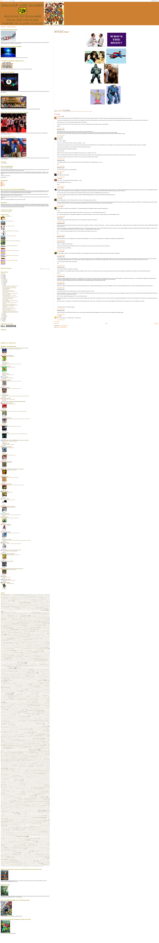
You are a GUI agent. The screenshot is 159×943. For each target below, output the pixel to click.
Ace (43, 597)
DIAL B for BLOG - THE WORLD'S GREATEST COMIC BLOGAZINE (13, 401)
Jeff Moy (27, 719)
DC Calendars (14, 663)
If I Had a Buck (39, 710)
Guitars (11, 702)
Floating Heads (21, 684)
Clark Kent (37, 645)
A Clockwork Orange (23, 596)
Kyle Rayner (43, 736)
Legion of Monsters (29, 738)
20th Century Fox (3, 595)
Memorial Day (8, 757)
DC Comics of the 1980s (6, 398)
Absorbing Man (36, 597)
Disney (18, 668)
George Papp (3, 693)
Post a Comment (56, 321)
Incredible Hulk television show (12, 712)
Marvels (46, 753)
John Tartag (19, 727)
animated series (30, 605)
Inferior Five (3, 713)
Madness (18, 744)
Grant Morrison (4, 698)
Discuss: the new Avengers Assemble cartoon (9, 308)
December (4, 279)
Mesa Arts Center (17, 757)
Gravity (32, 698)
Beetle (18, 619)
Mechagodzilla (19, 756)
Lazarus (2, 738)
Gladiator (14, 696)
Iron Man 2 (40, 714)
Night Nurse (15, 770)
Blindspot (45, 624)
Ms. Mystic (44, 765)
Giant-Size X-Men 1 (31, 695)
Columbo (19, 647)
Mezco (35, 757)
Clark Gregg (33, 645)
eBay (26, 675)
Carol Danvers (26, 638)
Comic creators (4, 651)
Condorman (2, 653)
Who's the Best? (89, 111)
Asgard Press (21, 609)
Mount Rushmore (32, 764)
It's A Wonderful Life (25, 715)
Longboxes (15, 742)
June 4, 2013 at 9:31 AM (60, 196)
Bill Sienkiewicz (46, 621)
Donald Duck (10, 670)
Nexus (36, 769)
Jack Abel (20, 716)
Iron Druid (26, 714)
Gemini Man (11, 691)
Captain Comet (8, 636)
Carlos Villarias (39, 637)
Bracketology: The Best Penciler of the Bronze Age (10, 311)
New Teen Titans (8, 769)
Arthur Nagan (58, 111)
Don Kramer (39, 669)
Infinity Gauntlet (16, 713)
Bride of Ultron (31, 628)
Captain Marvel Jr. (38, 636)
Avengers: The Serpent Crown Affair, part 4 (13, 240)
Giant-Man (8, 695)
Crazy (41, 654)
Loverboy (2, 743)
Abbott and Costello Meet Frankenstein (20, 597)
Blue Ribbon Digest (7, 625)
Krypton (3, 736)
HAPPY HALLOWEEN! (10, 583)
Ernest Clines (3, 679)
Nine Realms (44, 770)
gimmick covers (6, 696)
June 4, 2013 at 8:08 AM (60, 171)
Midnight (24, 759)
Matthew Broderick (29, 755)
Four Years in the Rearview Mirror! (7, 298)
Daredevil (7, 658)
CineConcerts (7, 645)
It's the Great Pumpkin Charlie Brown (34, 715)
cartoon (35, 638)
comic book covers (44, 648)
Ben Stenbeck (42, 619)
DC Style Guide (3, 664)
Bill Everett (27, 621)
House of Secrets (15, 708)
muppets (20, 766)
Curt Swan (35, 656)
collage (43, 646)
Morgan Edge (39, 763)
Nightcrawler (28, 770)
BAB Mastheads (42, 613)
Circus (11, 645)
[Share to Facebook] (68, 110)
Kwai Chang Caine (33, 736)
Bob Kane (47, 625)
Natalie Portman (34, 767)
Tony (58, 173)
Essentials (25, 679)
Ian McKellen (10, 710)
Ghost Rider (19, 694)
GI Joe (36, 694)
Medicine (23, 756)
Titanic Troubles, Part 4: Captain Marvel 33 (8, 291)
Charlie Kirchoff (44, 640)
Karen (58, 198)
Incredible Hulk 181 (4, 712)
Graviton (28, 698)
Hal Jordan (38, 702)
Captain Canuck (35, 635)
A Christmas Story (16, 596)
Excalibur (43, 679)
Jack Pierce (32, 716)
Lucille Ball (6, 743)
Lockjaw (27, 741)
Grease (40, 698)
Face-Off (3, 680)
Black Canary (15, 623)
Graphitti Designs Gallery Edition (21, 698)
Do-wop (47, 668)
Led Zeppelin (9, 738)
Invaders (39, 713)
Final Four (2, 683)
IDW (27, 710)
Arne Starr (24, 608)
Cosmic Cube (3, 654)
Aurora (38, 610)
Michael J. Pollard (29, 758)
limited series (22, 740)
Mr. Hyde (23, 765)
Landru (43, 737)
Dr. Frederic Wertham (45, 671)
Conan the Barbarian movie (41, 652)
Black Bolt (10, 623)
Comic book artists (8, 648)
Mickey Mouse (15, 759)
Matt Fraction (15, 755)
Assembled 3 (37, 609)
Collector (2, 647)
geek (7, 691)
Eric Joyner (32, 678)
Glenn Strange (23, 696)
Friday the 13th (18, 688)
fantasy (45, 681)
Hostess (45, 707)
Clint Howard (9, 646)
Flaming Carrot (36, 683)
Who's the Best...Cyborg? (6, 294)
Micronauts (20, 759)
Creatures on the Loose (27, 655)
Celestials (33, 639)
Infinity (12, 713)
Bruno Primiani (6, 631)
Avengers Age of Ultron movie (9, 612)
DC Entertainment (41, 663)
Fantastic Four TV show (26, 681)
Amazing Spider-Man (23, 602)
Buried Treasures (12, 632)
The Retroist (4, 576)
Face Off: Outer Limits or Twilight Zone (12, 250)
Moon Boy (12, 763)
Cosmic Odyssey (9, 654)
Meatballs (14, 756)
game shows (40, 689)
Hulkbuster (14, 709)
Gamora (44, 689)
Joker (46, 728)
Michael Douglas (10, 758)
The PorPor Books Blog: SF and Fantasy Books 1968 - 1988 (12, 568)
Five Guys (22, 683)
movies (14, 765)
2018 (3, 274)
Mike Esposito (3, 760)
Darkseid (5, 659)
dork (37, 670)
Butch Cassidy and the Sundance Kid (34, 632)
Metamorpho (31, 757)
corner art (42, 653)
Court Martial (31, 654)
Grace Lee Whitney (42, 697)
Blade (24, 624)
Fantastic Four (41, 680)
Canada (31, 633)
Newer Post (56, 323)
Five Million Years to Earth (28, 683)
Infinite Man (8, 713)
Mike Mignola (21, 760)
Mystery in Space (16, 767)
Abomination (31, 597)
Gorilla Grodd (75, 111)
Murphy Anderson (25, 766)
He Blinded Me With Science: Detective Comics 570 (10, 312)
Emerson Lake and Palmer (36, 677)
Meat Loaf (9, 756)
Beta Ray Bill (23, 620)
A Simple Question (30, 596)
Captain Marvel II (31, 636)
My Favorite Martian (45, 766)
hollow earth (6, 707)
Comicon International (29, 651)
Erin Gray (47, 678)
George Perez (9, 693)
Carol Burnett (21, 638)
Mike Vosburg (43, 760)
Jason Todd (42, 718)
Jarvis (25, 718)
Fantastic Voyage (40, 681)
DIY (38, 668)
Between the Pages (5, 373)
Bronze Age (13, 629)
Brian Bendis (6, 628)
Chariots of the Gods (22, 640)
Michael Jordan (35, 758)
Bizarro (47, 622)
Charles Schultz (33, 640)
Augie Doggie (30, 610)
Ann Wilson (35, 605)
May (3, 313)
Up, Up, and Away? (5, 299)
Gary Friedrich (19, 690)
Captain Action (43, 633)
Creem (33, 655)
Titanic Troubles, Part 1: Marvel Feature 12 (8, 310)
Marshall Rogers (7, 747)
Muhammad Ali (8, 766)
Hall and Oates (44, 702)
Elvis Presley (20, 677)
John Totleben (30, 727)
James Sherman (36, 717)
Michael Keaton (41, 758)
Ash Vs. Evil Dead (27, 609)
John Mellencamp (34, 726)
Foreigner (44, 684)
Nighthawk (32, 770)
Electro (31, 676)
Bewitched (32, 620)
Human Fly (19, 709)
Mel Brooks (42, 756)
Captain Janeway (13, 636)
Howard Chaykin (22, 708)
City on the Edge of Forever (23, 645)
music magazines (35, 766)
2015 (3, 276)
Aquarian (9, 607)
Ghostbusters (31, 694)
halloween (3, 703)
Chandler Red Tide (10, 640)
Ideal (24, 710)
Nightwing (37, 770)
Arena (48, 607)
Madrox (26, 744)
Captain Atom (24, 635)
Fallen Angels (18, 680)
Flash (72, 111)
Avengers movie (34, 612)
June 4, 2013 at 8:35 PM (60, 287)
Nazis (38, 767)
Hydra (39, 709)
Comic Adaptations (30, 647)
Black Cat (19, 623)
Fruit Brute (47, 688)
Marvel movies (47, 751)
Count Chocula (15, 654)
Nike (40, 770)
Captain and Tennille (18, 635)
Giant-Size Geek (5, 425)
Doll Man (17, 669)
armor (21, 608)
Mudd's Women (3, 766)
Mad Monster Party (8, 744)
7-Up (30, 595)
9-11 (40, 595)
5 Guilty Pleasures (16, 595)
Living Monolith (11, 741)
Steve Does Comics (5, 498)
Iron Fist (30, 714)
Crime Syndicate (43, 655)
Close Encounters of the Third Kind (23, 646)
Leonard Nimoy (20, 739)
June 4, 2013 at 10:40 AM (61, 221)
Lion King (30, 740)
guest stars (6, 702)
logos (35, 741)
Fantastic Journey (34, 681)
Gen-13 (15, 691)
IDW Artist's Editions (32, 710)
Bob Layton (3, 626)
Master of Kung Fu (3, 755)
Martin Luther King (39, 747)
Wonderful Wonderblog (6, 582)
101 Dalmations (35, 594)
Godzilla (27, 696)
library (5, 740)
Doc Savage (7, 669)
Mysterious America (9, 767)
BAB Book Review (35, 613)
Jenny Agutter (38, 719)
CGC (36, 639)
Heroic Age (22, 706)
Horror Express (29, 707)
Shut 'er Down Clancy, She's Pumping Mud (8, 399)
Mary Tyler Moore (28, 754)
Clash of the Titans (43, 645)
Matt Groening (20, 755)
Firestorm (13, 683)
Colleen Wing (6, 647)
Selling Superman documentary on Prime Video (14, 426)
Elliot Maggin (47, 676)
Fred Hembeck (37, 687)
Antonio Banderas (24, 606)
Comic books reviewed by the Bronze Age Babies (23, 650)
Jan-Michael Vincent (7, 718)
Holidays (2, 707)
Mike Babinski (33, 759)
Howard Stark (28, 708)
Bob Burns (33, 625)
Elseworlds (10, 677)
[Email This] (64, 110)
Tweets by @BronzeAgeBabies (6, 211)
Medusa (27, 756)
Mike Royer (32, 760)
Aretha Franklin (5, 608)
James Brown (15, 717)
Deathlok (41, 664)
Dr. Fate (39, 671)
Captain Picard (44, 636)
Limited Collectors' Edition (15, 740)
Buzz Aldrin (43, 632)
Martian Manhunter (23, 747)
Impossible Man (12, 711)
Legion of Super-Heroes (38, 738)
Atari (3, 610)
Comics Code (40, 651)
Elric (7, 677)
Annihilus (42, 605)
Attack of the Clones (21, 610)
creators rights (3, 655)
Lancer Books (26, 737)
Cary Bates (39, 638)
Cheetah (70, 111)
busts (27, 632)
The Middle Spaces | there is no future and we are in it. (11, 550)
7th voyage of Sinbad (35, 595)
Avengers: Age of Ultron (9, 613)
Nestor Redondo (31, 768)
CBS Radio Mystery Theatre (19, 639)
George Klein (35, 692)
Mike (58, 315)
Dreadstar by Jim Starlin (10, 447)
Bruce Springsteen (44, 630)
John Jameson (5, 726)
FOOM (29, 684)
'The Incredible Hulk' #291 (11, 356)
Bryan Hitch (17, 631)
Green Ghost (16, 699)
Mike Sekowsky (37, 760)
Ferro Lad (35, 682)
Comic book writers (4, 650)
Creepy (39, 655)
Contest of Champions (20, 653)
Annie (39, 605)
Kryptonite (7, 736)
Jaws (46, 718)
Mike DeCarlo (46, 759)
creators (47, 654)
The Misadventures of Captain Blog (8, 553)
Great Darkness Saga (45, 698)
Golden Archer (42, 696)
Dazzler (41, 661)
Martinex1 (3, 184)
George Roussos (22, 693)
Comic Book (44, 647)
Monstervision (3, 763)
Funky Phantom (9, 689)
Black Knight (30, 623)
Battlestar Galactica (16, 618)
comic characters (34, 650)
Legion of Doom (22, 738)
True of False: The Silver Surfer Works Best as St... (10, 302)
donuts (25, 670)
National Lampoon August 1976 (11, 569)
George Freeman (23, 692)
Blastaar (36, 624)
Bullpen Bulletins (46, 631)
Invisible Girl (13, 714)
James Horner (31, 717)
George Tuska (34, 693)
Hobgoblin (47, 706)
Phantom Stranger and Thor (11, 507)
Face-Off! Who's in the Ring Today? (12, 260)
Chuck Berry (2, 645)
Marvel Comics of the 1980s (7, 446)
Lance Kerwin (16, 737)
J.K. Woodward (6, 716)
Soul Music (4, 303)
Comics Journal (46, 651)
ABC (27, 597)
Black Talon (9, 624)
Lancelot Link (21, 737)
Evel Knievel (39, 679)
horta (41, 707)
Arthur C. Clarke (3, 609)
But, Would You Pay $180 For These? (12, 255)
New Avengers (37, 768)
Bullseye (2, 632)
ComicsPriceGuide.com (9, 652)
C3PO (2, 633)
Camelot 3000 (18, 633)
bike (23, 621)
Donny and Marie (20, 670)
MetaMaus (27, 757)
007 (24, 594)
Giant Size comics (40, 694)
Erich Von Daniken (37, 678)
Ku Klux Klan (11, 736)
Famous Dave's (28, 680)
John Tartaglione (24, 727)
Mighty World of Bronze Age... (7, 461)
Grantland (8, 698)
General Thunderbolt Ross (45, 691)
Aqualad (2, 607)
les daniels (26, 739)
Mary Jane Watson (17, 754)
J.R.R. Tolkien (12, 716)
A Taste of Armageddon (38, 596)
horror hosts (38, 707)
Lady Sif (7, 737)
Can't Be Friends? (24, 633)
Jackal (36, 716)
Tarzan (86, 111)
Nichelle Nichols (45, 769)
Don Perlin (5, 670)
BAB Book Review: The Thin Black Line (12, 230)
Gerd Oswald (45, 693)
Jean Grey (13, 719)
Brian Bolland (11, 628)
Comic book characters (17, 648)
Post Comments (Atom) (63, 325)
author (41, 610)
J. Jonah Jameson (44, 715)
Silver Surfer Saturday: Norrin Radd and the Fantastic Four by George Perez (18, 418)
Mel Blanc (38, 756)
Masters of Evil (10, 755)
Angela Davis (16, 605)
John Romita (45, 726)
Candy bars (35, 633)
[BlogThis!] (65, 110)
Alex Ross (10, 600)
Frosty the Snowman (41, 688)
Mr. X (35, 765)
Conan (34, 652)
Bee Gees (14, 619)
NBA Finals (44, 767)
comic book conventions (34, 648)
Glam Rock (18, 696)
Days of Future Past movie (23, 661)
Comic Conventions (47, 650)
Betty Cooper (28, 620)
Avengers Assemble (19, 612)
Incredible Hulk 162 (47, 711)
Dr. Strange (26, 672)
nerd (25, 768)
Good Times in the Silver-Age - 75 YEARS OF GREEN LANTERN (17, 411)
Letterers (35, 739)
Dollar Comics (21, 669)
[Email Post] (63, 110)
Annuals (2, 606)
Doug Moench (8, 671)
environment (22, 678)
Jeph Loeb (43, 719)
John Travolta (35, 727)
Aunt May (35, 610)
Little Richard (35, 740)
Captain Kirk (19, 636)
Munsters (16, 766)
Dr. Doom (31, 671)
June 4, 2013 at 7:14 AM (60, 135)
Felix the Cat (23, 682)
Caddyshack (6, 633)
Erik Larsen (43, 678)
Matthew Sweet (35, 755)
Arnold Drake (29, 608)
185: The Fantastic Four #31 (11, 455)
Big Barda (44, 620)
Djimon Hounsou (42, 668)
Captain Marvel (25, 636)
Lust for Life (20, 743)
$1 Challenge (19, 594)
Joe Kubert (10, 722)
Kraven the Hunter (28, 735)
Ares (1, 608)
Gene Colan (20, 691)
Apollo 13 (39, 606)
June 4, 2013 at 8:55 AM (60, 186)
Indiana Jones (42, 712)
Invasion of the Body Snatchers (5, 714)
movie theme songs (8, 765)
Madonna (22, 744)
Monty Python (8, 763)
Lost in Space (44, 742)
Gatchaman (40, 690)
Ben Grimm (31, 619)
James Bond (10, 717)
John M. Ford (29, 726)
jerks (46, 719)
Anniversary (47, 605)
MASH (37, 754)
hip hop (39, 706)
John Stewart (15, 727)
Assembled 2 (32, 609)
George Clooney (17, 692)
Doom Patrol (29, 670)
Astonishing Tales (43, 609)
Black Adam (5, 623)
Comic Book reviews (25, 649)
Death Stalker (36, 664)
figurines (39, 682)
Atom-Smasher (15, 610)
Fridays (23, 688)
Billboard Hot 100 (8, 622)
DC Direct (36, 663)
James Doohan (20, 717)
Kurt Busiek (20, 736)
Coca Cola (34, 646)
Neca (8, 768)
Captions (11, 637)
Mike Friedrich (9, 760)
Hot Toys (6, 708)
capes (39, 633)
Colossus (15, 647)
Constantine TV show (8, 653)
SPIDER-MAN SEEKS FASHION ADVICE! (13, 554)
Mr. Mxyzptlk (27, 765)
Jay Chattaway (4, 719)
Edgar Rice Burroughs (10, 676)
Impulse (17, 711)
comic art (39, 647)
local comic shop (22, 741)
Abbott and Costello (10, 597)
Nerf (27, 768)
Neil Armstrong (13, 768)
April (3, 314)
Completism (30, 652)
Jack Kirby (26, 716)
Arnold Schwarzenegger (36, 608)
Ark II (9, 608)
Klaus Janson (45, 734)
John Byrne (11, 724)
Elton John (15, 677)
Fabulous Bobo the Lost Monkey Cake (8, 374)
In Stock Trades (34, 711)
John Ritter (39, 726)
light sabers (8, 740)
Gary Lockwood (29, 690)
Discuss (11, 668)
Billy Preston (27, 622)
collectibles (47, 646)
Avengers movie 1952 (42, 612)
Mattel (24, 755)
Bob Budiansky (28, 625)
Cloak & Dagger (14, 646)
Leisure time (10, 739)
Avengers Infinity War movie (27, 612)
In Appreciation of (22, 711)
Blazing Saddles (41, 624)
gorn (34, 697)
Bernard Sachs (11, 620)
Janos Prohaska (17, 718)
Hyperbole (42, 709)
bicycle (41, 620)
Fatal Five (6, 682)
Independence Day (21, 712)
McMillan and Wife (4, 756)
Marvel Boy (32, 748)
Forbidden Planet (34, 684)
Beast (47, 618)
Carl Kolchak (28, 637)
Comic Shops (14, 651)
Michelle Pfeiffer (10, 759)
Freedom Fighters (12, 688)
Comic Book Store (38, 649)
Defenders (17, 665)
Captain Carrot (40, 635)
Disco (7, 668)
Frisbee (32, 688)
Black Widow (15, 624)
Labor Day (3, 737)
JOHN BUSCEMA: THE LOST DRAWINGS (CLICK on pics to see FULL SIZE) (15, 440)
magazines (29, 744)
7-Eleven (27, 595)
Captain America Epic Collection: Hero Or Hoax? (14, 388)
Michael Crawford (4, 758)
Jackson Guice (44, 716)
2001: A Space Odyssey (42, 594)
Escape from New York (19, 679)
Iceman (21, 710)
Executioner (48, 679)
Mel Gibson (47, 756)
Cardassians (15, 637)
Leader (5, 738)
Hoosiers (19, 707)
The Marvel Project (5, 542)
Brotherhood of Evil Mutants (5, 630)
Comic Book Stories (46, 649)
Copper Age (38, 653)
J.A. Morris (59, 251)
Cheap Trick (36, 641)
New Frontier (42, 768)
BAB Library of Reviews (11, 26)
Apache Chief (30, 606)
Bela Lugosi (22, 619)
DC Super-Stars (9, 664)
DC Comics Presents (31, 663)
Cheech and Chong (42, 641)
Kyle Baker (38, 736)
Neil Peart (17, 768)
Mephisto (12, 757)
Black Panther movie (4, 624)
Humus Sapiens (30, 709)
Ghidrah (14, 694)
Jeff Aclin (23, 719)
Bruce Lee (32, 630)
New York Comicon (31, 769)
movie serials (3, 765)
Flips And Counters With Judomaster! (12, 477)
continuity (26, 653)
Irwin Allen (12, 715)
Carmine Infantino (10, 638)
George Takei (28, 693)
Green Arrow (10, 699)
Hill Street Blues (34, 706)
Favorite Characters (17, 682)
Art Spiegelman (46, 608)
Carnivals (16, 638)
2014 (3, 277)
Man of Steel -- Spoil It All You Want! (7, 290)
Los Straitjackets (38, 742)
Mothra (11, 764)
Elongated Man (3, 677)
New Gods (47, 768)
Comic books (10, 650)
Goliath (9, 697)
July (3, 284)
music (30, 766)
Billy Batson (13, 622)
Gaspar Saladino (35, 690)
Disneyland (28, 668)
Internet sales (35, 713)
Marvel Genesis (5, 454)
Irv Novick (7, 715)
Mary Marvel (23, 754)
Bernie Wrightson (17, 620)
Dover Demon (26, 671)
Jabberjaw (16, 716)
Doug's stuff (14, 671)
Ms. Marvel (39, 765)
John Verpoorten (41, 727)
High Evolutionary (27, 706)
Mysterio (4, 767)
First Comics (18, 683)
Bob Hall (37, 625)
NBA (41, 767)
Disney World (23, 668)
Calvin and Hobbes (12, 633)
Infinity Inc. (21, 713)
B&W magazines (28, 613)
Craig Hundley (37, 654)
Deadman (22, 664)
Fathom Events (11, 682)
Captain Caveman (46, 635)
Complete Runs (25, 652)
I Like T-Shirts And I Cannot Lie (11, 235)
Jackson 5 (39, 716)
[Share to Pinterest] (69, 110)
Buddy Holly (36, 631)
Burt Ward (18, 632)
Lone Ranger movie (10, 742)
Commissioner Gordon (17, 652)
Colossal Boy (11, 647)
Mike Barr (37, 759)
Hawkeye (8, 525)
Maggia (34, 744)
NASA (30, 767)
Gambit (34, 689)
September (4, 282)
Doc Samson (2, 669)
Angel (11, 605)
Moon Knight (17, 763)
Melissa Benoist (3, 757)
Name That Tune (22, 767)
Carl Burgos (23, 637)
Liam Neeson (44, 739)
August (4, 283)
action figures (4, 598)
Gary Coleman (13, 690)
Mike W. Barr (48, 760)
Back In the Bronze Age (6, 366)
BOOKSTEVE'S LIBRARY (6, 380)
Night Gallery (10, 770)
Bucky (31, 631)
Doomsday (33, 670)
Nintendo (48, 770)
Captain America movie (11, 634)
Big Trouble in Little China (15, 621)
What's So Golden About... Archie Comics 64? (9, 287)
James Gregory (25, 717)
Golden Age (37, 696)
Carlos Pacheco (33, 637)
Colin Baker (39, 646)
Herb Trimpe (47, 705)
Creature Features (8, 655)
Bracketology (8, 627)
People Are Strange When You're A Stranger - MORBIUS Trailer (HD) (17, 433)
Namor (27, 767)
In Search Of (28, 711)
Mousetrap (42, 764)
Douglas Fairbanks (20, 671)
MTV (48, 765)
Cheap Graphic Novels (29, 641)
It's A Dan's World (5, 432)
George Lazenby (40, 692)
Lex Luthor (39, 739)
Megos (34, 756)
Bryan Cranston (11, 631)
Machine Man (36, 743)
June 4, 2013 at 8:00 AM (60, 166)
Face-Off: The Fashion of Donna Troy (8, 307)
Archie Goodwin (39, 607)
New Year (18, 769)
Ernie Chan (7, 679)
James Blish (5, 717)
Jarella (22, 718)
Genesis (2, 692)
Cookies (30, 653)
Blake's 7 (32, 624)
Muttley (40, 766)
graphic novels (13, 698)
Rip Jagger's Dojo (5, 476)
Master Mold (47, 754)
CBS (13, 639)
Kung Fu (16, 736)
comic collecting (40, 650)
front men (35, 688)
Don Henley (35, 669)
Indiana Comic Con (35, 712)
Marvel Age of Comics (17, 748)
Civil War (29, 645)
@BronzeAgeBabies (4, 594)
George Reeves (16, 693)
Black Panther (45, 623)
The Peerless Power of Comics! (7, 561)
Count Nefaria (21, 654)
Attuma (26, 610)
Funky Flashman (3, 689)
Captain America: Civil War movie (22, 634)
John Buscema (39, 723)
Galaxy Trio (29, 689)
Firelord (10, 683)
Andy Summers (7, 605)
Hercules (7, 706)
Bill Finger (31, 621)
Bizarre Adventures (41, 622)
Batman (26, 615)
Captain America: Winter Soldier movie (35, 634)
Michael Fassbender (17, 758)
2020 (3, 273)
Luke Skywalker (15, 743)
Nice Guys (40, 769)
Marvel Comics (33, 750)
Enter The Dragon (16, 678)
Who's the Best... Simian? (6, 309)
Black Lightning (35, 623)
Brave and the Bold (34, 627)
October (4, 281)
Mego (30, 756)
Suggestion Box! (8, 216)
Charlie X (5, 641)
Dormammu (47, 670)
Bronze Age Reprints (6, 387)
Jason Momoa (38, 718)
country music (27, 654)
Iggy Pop (45, 710)
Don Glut (26, 669)
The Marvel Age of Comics (6, 539)
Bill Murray (41, 621)
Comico (23, 651)
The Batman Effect (9, 492)
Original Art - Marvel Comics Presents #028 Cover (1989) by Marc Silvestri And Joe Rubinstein (16, 540)
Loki (42, 741)
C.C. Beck (47, 632)
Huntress (35, 709)
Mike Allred (28, 759)
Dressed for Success (32, 673)
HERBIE (3, 706)
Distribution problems (34, 668)
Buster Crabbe (23, 632)
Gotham (37, 697)
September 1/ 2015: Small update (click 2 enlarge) (9, 441)
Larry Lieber (47, 737)
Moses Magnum (7, 764)
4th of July (10, 595)
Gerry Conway (8, 694)
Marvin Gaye (2, 754)
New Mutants (3, 769)
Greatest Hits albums (4, 699)
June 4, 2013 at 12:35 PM (61, 265)
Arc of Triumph (14, 607)
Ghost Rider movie (25, 694)
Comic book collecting (25, 648)
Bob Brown (22, 625)
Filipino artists (43, 682)
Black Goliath (24, 623)
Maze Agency (43, 755)
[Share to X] (67, 110)
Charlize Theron (10, 641)
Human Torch (24, 709)
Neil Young (21, 768)
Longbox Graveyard (5, 443)
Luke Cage (10, 743)
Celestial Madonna (27, 639)
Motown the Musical (20, 764)
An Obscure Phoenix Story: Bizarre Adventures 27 (10, 300)
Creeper (36, 655)
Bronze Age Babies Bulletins (32, 629)
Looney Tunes (21, 742)
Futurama (13, 689)
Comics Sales (3, 652)
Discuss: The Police (5, 289)
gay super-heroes (46, 690)
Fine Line (6, 683)
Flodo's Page (4, 410)
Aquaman (5, 607)
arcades (20, 607)
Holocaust (15, 707)
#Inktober (14, 594)
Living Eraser (6, 741)
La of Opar (48, 736)
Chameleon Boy (47, 639)
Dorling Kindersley (41, 670)
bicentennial (37, 620)
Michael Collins (47, 757)
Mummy (13, 766)
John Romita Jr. (3, 727)
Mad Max (44, 743)
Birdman (36, 622)
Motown (15, 764)
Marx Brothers (8, 754)
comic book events (3, 649)
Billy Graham (18, 622)
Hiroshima (43, 706)
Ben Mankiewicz (36, 619)
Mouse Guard (38, 764)
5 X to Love (22, 595)
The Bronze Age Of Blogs (6, 524)
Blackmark (20, 624)
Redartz (3, 185)
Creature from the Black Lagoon (17, 655)
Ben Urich (47, 619)
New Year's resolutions (24, 769)
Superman (83, 111)
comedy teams (24, 647)
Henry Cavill (31, 705)
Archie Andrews (28, 607)
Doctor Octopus (12, 669)
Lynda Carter (26, 743)
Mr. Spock (31, 765)
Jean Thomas (19, 719)
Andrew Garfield (33, 604)
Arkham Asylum (14, 608)
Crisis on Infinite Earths (8, 656)
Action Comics (48, 597)
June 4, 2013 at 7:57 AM (60, 158)
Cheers (48, 641)
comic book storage (32, 649)
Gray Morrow (36, 698)
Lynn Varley (30, 743)
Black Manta (40, 623)
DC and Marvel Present (7, 663)
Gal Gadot (20, 689)
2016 (3, 275)
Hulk (5, 709)
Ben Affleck (27, 619)
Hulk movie (10, 709)
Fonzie (26, 684)
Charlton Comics (16, 641)
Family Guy (23, 680)
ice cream (14, 710)
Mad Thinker (14, 744)
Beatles (2, 619)
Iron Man (35, 714)
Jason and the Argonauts (31, 718)
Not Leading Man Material (6, 288)
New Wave (14, 769)
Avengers (47, 610)
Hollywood (10, 707)
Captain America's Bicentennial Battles (8, 635)
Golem (6, 697)
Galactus (24, 689)
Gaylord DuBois (3, 691)
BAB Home (3, 26)
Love (48, 742)
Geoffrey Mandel (6, 692)
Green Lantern (33, 699)
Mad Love (40, 743)
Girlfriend (10, 696)
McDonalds (48, 755)
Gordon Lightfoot (24, 697)
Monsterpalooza (34, 762)
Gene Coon (25, 691)
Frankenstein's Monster (5, 687)
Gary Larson (24, 690)
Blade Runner (28, 624)
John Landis (10, 726)
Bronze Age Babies (21, 629)
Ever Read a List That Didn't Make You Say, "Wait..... (10, 293)
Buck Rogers (27, 631)
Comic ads (35, 647)
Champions (4, 640)
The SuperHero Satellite (6, 579)
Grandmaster (48, 697)
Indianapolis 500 (47, 712)
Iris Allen (22, 714)
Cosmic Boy (47, 653)
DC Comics (21, 663)
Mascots (33, 754)
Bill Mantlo (36, 621)
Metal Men (23, 757)
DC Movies (47, 663)
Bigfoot (21, 621)
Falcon (9, 680)
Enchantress (6, 678)
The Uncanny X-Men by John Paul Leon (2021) (14, 543)
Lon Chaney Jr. (47, 741)
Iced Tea (18, 710)
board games (17, 625)
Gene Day (30, 691)
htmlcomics (39, 708)
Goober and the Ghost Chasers (16, 697)
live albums (39, 740)
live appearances (45, 740)
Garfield (4, 690)
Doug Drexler (3, 671)
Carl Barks (19, 637)
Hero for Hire (17, 706)
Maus (39, 755)
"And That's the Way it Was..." (11, 367)
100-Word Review (28, 594)
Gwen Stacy (34, 702)
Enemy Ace (10, 678)
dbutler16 (59, 187)
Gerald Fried (40, 693)
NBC (48, 767)
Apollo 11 (35, 606)
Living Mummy (16, 741)
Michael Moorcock (47, 758)
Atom (11, 610)
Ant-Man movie (11, 606)
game (36, 689)
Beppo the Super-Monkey (64, 111)
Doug (58, 178)
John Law (15, 726)
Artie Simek (13, 609)
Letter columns (31, 739)
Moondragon (22, 763)
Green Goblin (21, 699)
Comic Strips (19, 651)
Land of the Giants (32, 737)
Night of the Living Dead (21, 770)
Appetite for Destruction (45, 606)
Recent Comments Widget (46, 268)
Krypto (49, 735)
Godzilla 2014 (32, 696)
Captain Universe (5, 637)
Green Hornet (27, 699)
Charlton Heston (22, 641)
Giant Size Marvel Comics (6, 417)
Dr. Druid (35, 671)
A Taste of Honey (46, 596)
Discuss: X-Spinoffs (5, 292)
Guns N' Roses (19, 702)
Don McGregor (45, 669)
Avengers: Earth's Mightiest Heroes (12, 245)
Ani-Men (20, 605)
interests (31, 713)
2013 (3, 278)
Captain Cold (3, 636)
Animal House (24, 605)
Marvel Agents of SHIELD (25, 748)
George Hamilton (29, 692)
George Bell (12, 692)
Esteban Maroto (30, 679)
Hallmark (48, 702)
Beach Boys (39, 618)
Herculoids (12, 706)
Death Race (31, 664)
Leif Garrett (5, 739)
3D (7, 595)
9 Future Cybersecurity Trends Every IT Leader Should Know (11, 514)
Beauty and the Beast (8, 619)
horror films (33, 707)
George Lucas (46, 692)
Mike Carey (41, 759)
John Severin (9, 727)
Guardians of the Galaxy (30, 701)
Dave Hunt (39, 659)
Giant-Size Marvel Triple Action (22, 695)
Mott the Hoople (26, 764)
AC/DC (41, 597)
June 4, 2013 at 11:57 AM (61, 255)
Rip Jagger (59, 116)
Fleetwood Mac (7, 684)
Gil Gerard (39, 695)
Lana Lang (11, 737)
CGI (38, 639)
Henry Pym (36, 705)
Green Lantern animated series (42, 699)
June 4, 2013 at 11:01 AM (61, 240)
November (4, 280)
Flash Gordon (44, 683)
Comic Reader (9, 651)
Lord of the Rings (26, 742)
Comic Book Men (10, 649)
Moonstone (26, 763)
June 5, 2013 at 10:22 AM (61, 319)
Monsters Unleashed (45, 762)
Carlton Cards (44, 637)
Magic (37, 744)
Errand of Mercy (12, 679)
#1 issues (10, 594)
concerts (47, 652)
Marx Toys (12, 754)
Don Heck (30, 669)
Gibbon (36, 695)
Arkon (18, 608)
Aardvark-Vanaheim (3, 597)
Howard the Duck (33, 708)
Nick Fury (5, 770)
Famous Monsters (34, 680)
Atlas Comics (7, 610)
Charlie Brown (39, 640)
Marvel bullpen (37, 748)
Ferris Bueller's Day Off (29, 682)
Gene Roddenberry (36, 691)
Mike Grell (16, 760)
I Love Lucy (46, 709)
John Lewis (24, 726)
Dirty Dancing (3, 668)
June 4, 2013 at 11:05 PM (61, 314)
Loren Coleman (32, 742)
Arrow (42, 608)
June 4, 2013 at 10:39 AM (61, 216)
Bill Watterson (3, 622)
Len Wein (15, 739)
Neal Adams (3, 768)
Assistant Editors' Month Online (7, 355)
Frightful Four (27, 688)
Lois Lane (38, 741)
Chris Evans (14, 643)
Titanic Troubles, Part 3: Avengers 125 (8, 297)
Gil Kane (43, 695)
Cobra (31, 646)
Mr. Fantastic (19, 765)
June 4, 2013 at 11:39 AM (61, 249)
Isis (20, 715)
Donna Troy (15, 670)
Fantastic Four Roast (19, 681)
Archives (44, 607)
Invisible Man (18, 714)
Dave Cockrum (33, 659)
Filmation (47, 682)
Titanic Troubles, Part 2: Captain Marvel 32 (8, 304)
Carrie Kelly (31, 638)
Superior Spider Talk (5, 513)
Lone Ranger (4, 742)
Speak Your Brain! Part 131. (11, 499)
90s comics (44, 595)
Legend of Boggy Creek (15, 738)
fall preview (13, 680)
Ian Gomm (5, 710)
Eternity (35, 679)
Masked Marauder (41, 754)
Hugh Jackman (44, 708)
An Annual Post (9, 462)
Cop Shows (34, 653)
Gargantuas (8, 690)
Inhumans (26, 713)
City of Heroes (15, 645)
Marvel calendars (43, 748)
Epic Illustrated (27, 678)
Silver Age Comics (5, 491)
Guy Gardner (24, 702)
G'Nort (17, 689)
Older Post (156, 323)
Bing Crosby (32, 622)
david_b (59, 137)
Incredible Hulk (39, 711)
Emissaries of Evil (44, 677)
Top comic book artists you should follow (8, 444)
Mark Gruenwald (26, 746)
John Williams (47, 727)
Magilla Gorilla (79, 111)
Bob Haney (42, 625)
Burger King (6, 632)
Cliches (5, 646)
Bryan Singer (22, 631)
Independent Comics (28, 712)
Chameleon (42, 639)
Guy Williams (29, 702)
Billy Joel (23, 622)
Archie (23, 607)
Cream (44, 654)
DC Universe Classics (16, 664)
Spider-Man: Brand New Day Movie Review (8, 580)
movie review (47, 764)
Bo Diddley (12, 625)
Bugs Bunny (40, 631)
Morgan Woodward (44, 763)
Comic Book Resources (17, 649)
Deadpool (26, 664)
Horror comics (23, 707)
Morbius (31, 763)
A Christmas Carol (10, 596)
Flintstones (12, 684)
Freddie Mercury (3, 688)
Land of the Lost (38, 737)
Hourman (10, 708)
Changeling (15, 640)
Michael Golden (23, 758)
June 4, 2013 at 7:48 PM (60, 282)
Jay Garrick (9, 719)
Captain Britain (29, 635)
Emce (24, 677)
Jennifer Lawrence (32, 719)
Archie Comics (33, 607)
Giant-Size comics (14, 695)
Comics (34, 651)
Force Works (40, 684)
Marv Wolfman (6, 748)
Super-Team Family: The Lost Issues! (8, 506)
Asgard (17, 609)
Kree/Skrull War (37, 735)
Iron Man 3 (45, 714)
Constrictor (14, 653)
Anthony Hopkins (17, 606)
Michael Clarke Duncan (41, 757)
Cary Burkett (45, 638)
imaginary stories (6, 711)
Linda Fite (26, 740)
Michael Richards (4, 759)
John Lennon (19, 726)
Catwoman (9, 639)
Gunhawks (14, 702)
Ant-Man (6, 606)
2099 (48, 594)
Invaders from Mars (46, 713)
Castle (5, 639)
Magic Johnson (41, 744)
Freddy (8, 688)
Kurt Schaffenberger (27, 736)
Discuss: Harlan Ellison (5, 301)
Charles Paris (28, 640)
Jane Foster (12, 718)
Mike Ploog (26, 760)
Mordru (34, 763)
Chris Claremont (6, 643)
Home (106, 323)
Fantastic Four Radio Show (11, 681)
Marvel (11, 748)
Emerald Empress (28, 677)
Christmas (46, 643)
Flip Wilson (16, 684)
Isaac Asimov (17, 715)
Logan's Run (31, 741)
